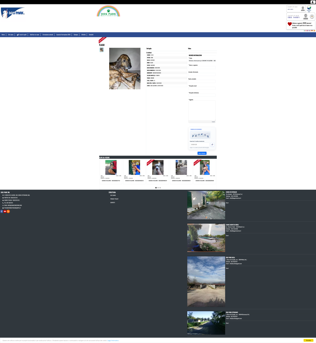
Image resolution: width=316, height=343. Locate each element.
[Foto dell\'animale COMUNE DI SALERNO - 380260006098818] (204, 167)
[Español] (314, 30)
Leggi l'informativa (112, 340)
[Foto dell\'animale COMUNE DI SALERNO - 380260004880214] (157, 167)
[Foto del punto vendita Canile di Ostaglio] (206, 205)
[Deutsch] (312, 30)
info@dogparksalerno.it (235, 198)
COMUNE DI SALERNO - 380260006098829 (181, 180)
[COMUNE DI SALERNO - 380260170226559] (125, 68)
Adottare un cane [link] (34, 34)
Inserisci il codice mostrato (197, 141)
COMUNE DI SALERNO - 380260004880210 (134, 180)
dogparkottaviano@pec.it (13, 208)
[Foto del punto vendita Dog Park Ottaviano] (206, 323)
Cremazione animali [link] (48, 34)
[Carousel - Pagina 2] (158, 187)
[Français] (309, 30)
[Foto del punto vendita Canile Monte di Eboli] (206, 238)
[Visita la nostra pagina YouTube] (5, 211)
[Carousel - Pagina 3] (160, 187)
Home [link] (3, 34)
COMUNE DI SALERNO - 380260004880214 (158, 180)
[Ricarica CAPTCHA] (212, 144)
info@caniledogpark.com (15, 205)
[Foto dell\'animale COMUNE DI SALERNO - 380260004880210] (134, 167)
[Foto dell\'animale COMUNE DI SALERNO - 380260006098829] (181, 167)
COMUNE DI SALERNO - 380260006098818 (205, 180)
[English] (307, 30)
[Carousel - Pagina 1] (156, 187)
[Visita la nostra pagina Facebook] (1, 211)
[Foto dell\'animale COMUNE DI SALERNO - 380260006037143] (111, 167)
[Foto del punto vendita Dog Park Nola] (206, 281)
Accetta (308, 340)
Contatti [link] (91, 34)
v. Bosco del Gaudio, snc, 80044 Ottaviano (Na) (17, 195)
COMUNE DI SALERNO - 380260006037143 (111, 180)
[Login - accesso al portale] (313, 2)
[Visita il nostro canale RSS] (8, 211)
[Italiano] (305, 30)
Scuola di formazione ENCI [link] (63, 34)
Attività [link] (83, 34)
